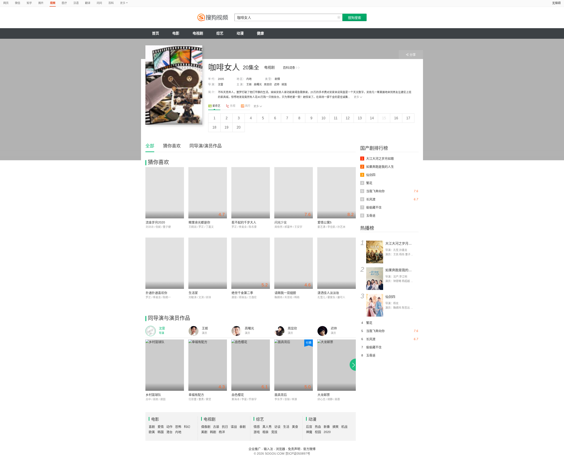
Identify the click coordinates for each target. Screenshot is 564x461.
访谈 (277, 426)
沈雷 (220, 84)
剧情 (277, 79)
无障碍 (556, 3)
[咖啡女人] (173, 85)
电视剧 (198, 33)
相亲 (265, 432)
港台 (169, 432)
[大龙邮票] (336, 365)
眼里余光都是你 (199, 222)
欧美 (152, 432)
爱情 (161, 426)
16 (396, 118)
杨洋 (222, 432)
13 (360, 118)
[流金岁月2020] (164, 192)
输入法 (268, 449)
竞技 (274, 432)
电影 (175, 33)
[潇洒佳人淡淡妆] (336, 263)
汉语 (76, 3)
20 (239, 127)
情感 (257, 426)
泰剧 (242, 426)
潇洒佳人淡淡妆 (328, 293)
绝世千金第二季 (242, 293)
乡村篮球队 (153, 394)
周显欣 (268, 84)
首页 (155, 33)
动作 (169, 426)
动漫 (240, 33)
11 (336, 118)
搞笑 (335, 426)
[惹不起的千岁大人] (250, 192)
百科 (111, 3)
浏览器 (280, 449)
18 (214, 127)
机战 (344, 426)
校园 (318, 432)
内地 (249, 79)
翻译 (87, 3)
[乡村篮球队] (164, 365)
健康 (260, 33)
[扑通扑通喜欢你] (164, 263)
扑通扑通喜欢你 (156, 293)
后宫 (309, 426)
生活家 (193, 293)
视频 (52, 3)
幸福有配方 (196, 394)
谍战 (234, 426)
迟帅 (276, 84)
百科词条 (289, 67)
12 (348, 118)
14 (372, 118)
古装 (216, 426)
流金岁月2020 (155, 222)
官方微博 (309, 449)
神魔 (309, 432)
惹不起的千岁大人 (244, 222)
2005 (221, 79)
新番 (327, 426)
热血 (318, 426)
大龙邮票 (323, 394)
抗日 (225, 426)
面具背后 (281, 394)
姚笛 (284, 84)
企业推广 (255, 449)
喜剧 (152, 426)
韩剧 (213, 432)
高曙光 (258, 84)
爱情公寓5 (324, 222)
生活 (286, 426)
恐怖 (178, 426)
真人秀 (267, 426)
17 (408, 118)
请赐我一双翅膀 (285, 293)
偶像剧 (205, 426)
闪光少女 (281, 222)
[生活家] (207, 263)
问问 (99, 3)
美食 (295, 426)
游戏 (257, 432)
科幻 (187, 426)
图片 (41, 3)
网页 (6, 3)
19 (226, 127)
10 (323, 118)
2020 (327, 432)
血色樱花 (238, 394)
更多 (356, 97)
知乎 (29, 3)
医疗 (64, 3)
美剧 (204, 432)
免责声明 (294, 449)
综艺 (219, 33)
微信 (17, 3)
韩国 (161, 432)
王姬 (249, 84)
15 (384, 118)
